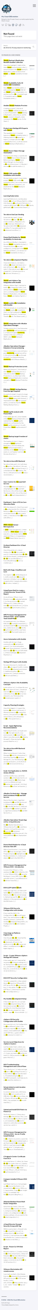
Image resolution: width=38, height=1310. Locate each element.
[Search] (33, 47)
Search (5, 45)
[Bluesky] (3, 25)
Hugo (8, 1303)
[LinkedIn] (9, 25)
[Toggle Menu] (34, 5)
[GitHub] (6, 25)
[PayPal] (16, 25)
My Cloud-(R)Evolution (10, 16)
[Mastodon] (13, 25)
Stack (6, 1305)
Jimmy (17, 1305)
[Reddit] (20, 25)
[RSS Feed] (23, 25)
